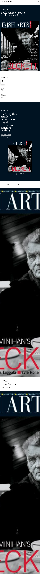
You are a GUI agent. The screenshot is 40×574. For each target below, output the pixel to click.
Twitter (6, 99)
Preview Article (6, 387)
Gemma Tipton (3, 95)
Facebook (2, 99)
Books (2, 89)
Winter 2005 (3, 8)
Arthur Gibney (3, 75)
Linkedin (9, 99)
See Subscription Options (6, 134)
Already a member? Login (6, 139)
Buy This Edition (4, 136)
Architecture (3, 91)
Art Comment (5, 381)
